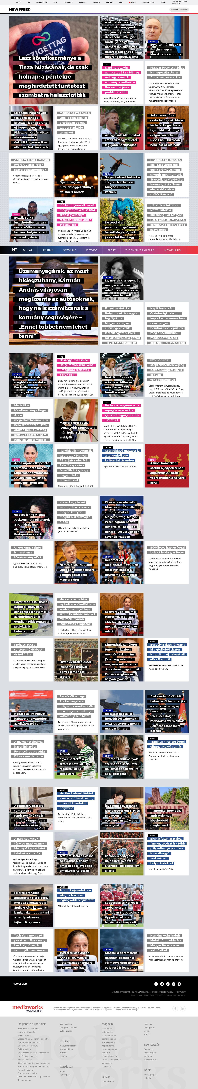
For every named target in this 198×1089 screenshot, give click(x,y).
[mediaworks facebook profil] (175, 1008)
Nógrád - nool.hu (25, 1070)
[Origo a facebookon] (156, 984)
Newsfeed (68, 2)
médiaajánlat (181, 992)
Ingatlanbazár (148, 2)
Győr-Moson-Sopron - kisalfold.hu (33, 1053)
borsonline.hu (108, 1081)
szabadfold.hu (66, 1049)
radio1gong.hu (150, 1074)
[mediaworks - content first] (27, 1008)
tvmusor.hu (107, 1066)
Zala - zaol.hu (66, 1031)
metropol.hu (149, 1027)
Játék (163, 2)
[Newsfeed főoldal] (19, 984)
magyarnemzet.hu (68, 1046)
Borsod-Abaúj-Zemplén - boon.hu (33, 1039)
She (120, 2)
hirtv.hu (63, 1053)
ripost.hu (148, 1024)
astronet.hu (107, 1028)
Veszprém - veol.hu (69, 1027)
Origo (18, 2)
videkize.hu (107, 1063)
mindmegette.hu (109, 1049)
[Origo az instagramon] (168, 984)
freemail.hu (149, 1049)
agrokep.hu (65, 1074)
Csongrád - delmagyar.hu (29, 1042)
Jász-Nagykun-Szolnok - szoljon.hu (34, 1063)
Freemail (82, 2)
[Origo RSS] (179, 984)
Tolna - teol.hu (24, 1080)
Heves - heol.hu (25, 1059)
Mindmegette (41, 2)
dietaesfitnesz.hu (109, 1056)
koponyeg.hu (150, 1053)
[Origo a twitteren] (162, 984)
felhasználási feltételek (141, 992)
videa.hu (148, 1056)
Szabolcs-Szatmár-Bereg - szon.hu (34, 1077)
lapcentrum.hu (150, 1059)
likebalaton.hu (108, 1042)
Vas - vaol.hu (66, 1024)
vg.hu (62, 1071)
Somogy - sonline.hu (27, 1073)
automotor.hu (108, 1032)
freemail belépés (179, 9)
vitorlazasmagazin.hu (111, 1059)
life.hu (146, 1031)
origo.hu (63, 1056)
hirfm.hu (147, 1078)
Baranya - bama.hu (27, 1032)
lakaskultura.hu (109, 1035)
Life (28, 2)
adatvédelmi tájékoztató (121, 992)
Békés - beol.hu (25, 1035)
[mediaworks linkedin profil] (183, 1008)
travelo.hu (106, 1053)
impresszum (169, 992)
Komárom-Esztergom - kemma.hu (33, 1066)
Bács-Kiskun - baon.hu (28, 1028)
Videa (56, 2)
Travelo (96, 2)
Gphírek (109, 2)
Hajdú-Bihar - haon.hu (28, 1056)
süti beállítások (158, 992)
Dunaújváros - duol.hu (28, 1046)
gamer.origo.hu (109, 1039)
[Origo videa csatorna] (173, 984)
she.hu (147, 1034)
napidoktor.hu (108, 1046)
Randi (133, 2)
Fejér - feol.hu (24, 1049)
